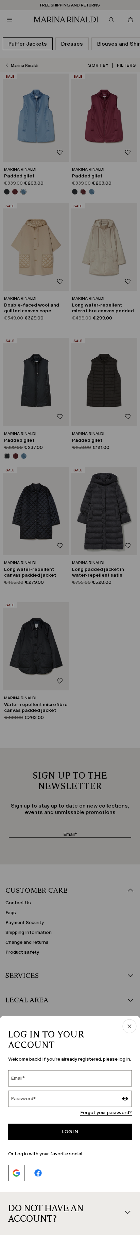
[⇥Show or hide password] (125, 1099)
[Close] (129, 1026)
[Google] (16, 1173)
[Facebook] (38, 1173)
